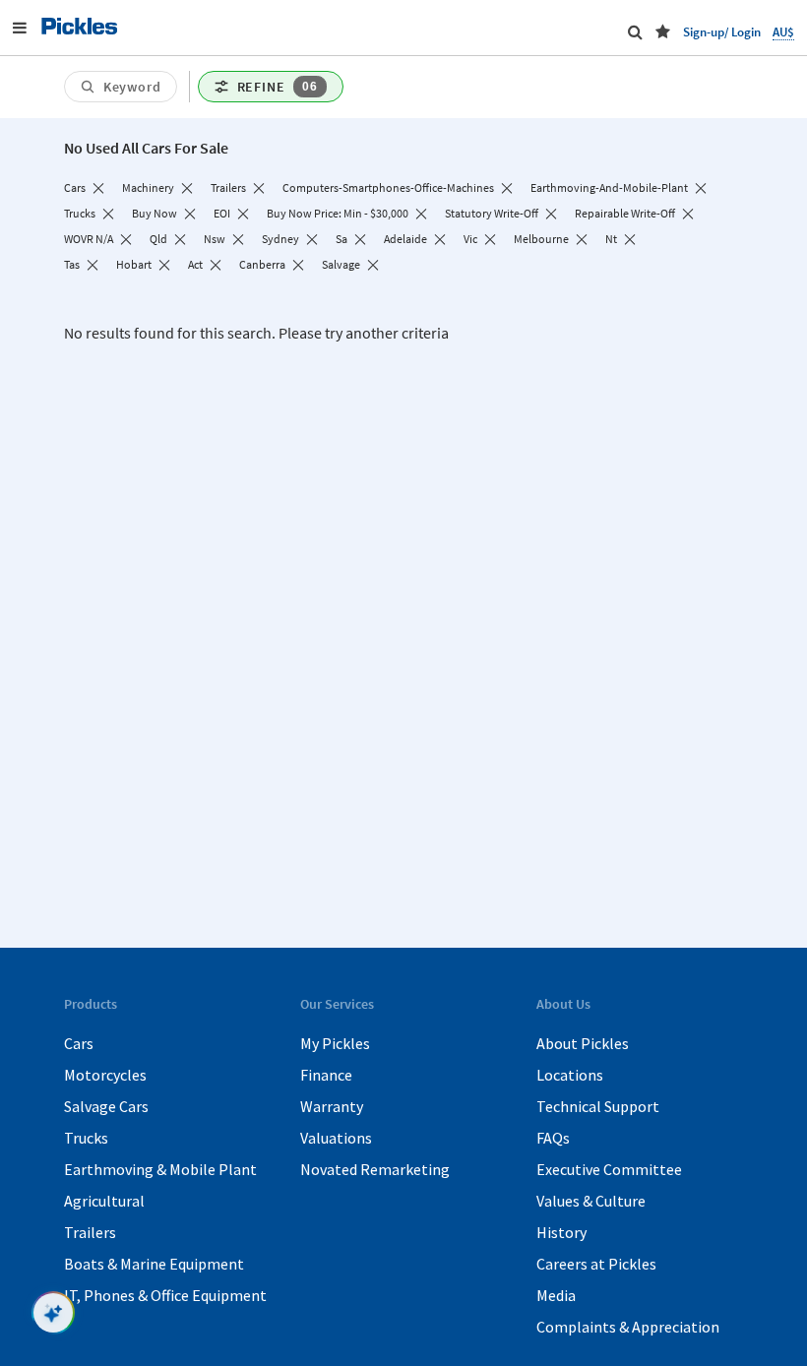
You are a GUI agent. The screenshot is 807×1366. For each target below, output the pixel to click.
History (561, 1232)
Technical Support (597, 1106)
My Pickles (335, 1043)
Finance (326, 1075)
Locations (569, 1075)
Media (556, 1295)
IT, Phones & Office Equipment (165, 1295)
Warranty (331, 1106)
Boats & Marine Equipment (154, 1263)
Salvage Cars (106, 1106)
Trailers (90, 1232)
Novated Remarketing (375, 1169)
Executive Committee (609, 1169)
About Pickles (582, 1043)
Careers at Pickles (596, 1263)
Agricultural (104, 1201)
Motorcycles (105, 1075)
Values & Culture (591, 1201)
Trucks (86, 1138)
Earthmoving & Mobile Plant (160, 1169)
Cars (78, 1043)
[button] (663, 31)
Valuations (336, 1138)
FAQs (553, 1138)
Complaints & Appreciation (627, 1326)
